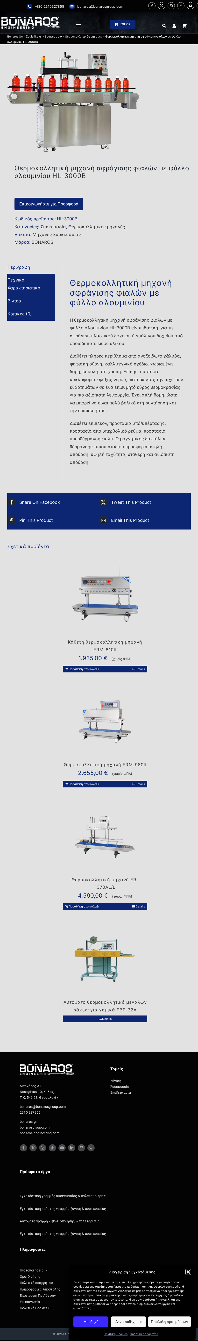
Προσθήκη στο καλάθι (84, 669)
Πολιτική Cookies (115, 1334)
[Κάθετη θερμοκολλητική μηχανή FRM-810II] (105, 599)
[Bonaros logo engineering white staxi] (30, 19)
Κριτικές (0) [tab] (19, 313)
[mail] (81, 1147)
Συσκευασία (53, 36)
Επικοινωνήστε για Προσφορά (48, 203)
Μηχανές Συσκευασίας (57, 234)
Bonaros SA (15, 36)
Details (140, 669)
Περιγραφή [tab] (18, 267)
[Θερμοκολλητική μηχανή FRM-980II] (105, 721)
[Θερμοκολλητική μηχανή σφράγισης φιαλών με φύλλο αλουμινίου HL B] (99, 101)
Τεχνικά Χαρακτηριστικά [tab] (24, 283)
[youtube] (190, 5)
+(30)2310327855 (49, 6)
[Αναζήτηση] (164, 25)
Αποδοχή (91, 1322)
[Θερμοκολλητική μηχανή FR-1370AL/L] (105, 836)
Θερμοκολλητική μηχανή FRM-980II (105, 764)
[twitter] (161, 5)
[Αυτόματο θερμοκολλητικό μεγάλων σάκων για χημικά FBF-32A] (105, 959)
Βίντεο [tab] (14, 300)
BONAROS (42, 242)
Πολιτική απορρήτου (144, 1334)
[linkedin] (71, 1147)
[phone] (91, 1147)
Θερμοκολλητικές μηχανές (83, 36)
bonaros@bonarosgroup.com (100, 6)
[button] (188, 1272)
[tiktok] (180, 5)
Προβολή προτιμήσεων (169, 1322)
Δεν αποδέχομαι (128, 1322)
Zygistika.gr (34, 36)
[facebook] (152, 5)
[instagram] (171, 5)
